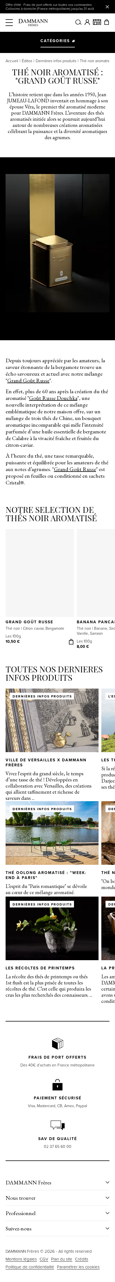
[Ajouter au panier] (71, 641)
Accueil (12, 61)
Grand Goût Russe (28, 380)
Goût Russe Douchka (53, 398)
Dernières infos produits (56, 61)
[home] (33, 22)
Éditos (27, 61)
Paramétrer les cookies (78, 1267)
